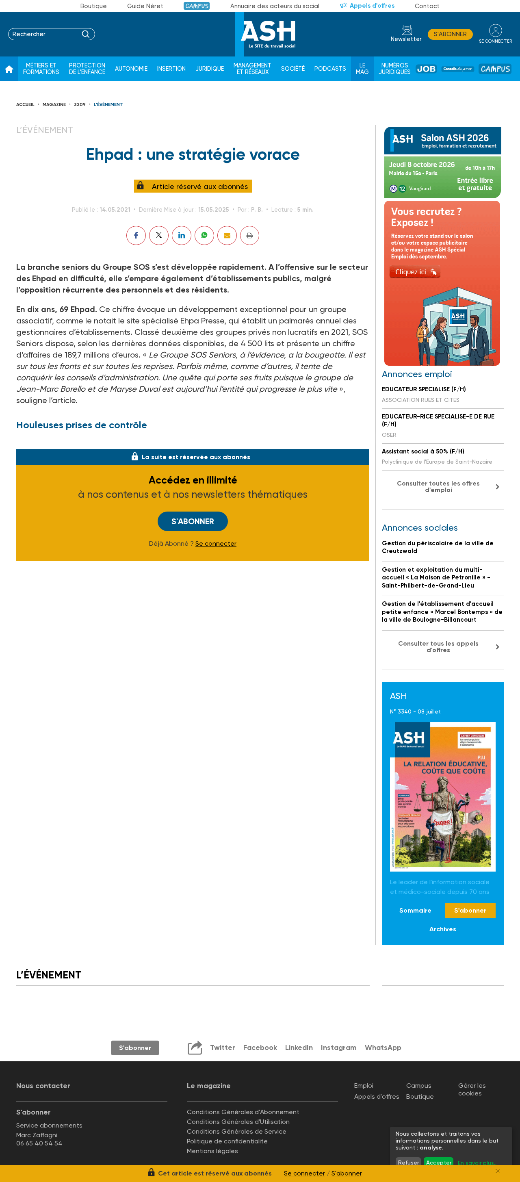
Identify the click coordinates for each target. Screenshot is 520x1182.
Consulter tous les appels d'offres (438, 647)
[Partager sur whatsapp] (204, 235)
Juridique (209, 68)
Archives (442, 929)
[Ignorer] (498, 1171)
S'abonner (450, 34)
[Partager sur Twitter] (159, 235)
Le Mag (362, 69)
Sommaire (415, 910)
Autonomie (131, 68)
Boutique (93, 6)
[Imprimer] (249, 235)
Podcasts (330, 68)
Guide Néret (145, 6)
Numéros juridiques (395, 69)
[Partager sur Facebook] (136, 235)
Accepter (438, 1162)
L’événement (108, 104)
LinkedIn (299, 1047)
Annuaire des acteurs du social (274, 6)
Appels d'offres (372, 5)
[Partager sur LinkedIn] (181, 235)
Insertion (171, 68)
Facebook (260, 1047)
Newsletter (406, 39)
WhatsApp (383, 1047)
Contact (427, 6)
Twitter (222, 1047)
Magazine (54, 104)
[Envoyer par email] (227, 235)
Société (293, 68)
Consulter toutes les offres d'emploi (438, 486)
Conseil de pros (458, 69)
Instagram (339, 1047)
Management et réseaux (252, 69)
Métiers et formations (41, 69)
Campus (196, 6)
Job (426, 68)
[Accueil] (9, 69)
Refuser (408, 1162)
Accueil (25, 104)
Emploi (363, 1085)
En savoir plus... (478, 1163)
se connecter (495, 41)
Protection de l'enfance (87, 69)
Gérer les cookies (472, 1089)
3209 (80, 104)
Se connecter (215, 543)
